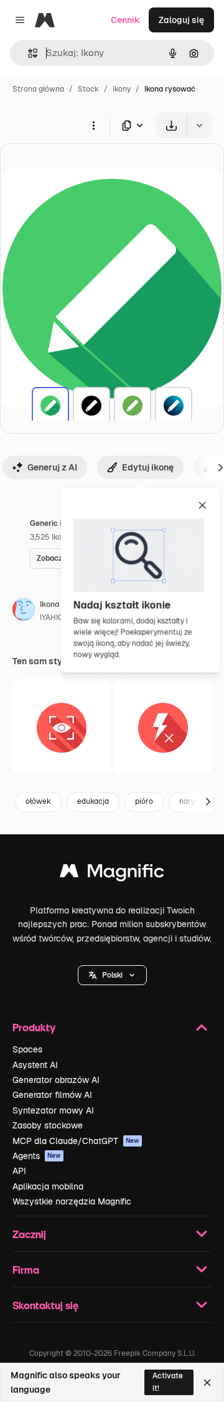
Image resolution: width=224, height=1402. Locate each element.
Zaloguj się (181, 20)
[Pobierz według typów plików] (133, 125)
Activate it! (167, 1382)
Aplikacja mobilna (47, 1186)
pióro (144, 801)
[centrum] (61, 728)
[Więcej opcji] (93, 125)
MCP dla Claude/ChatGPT (75, 1141)
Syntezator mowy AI (53, 1110)
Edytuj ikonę (148, 467)
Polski (112, 975)
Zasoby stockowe (47, 1125)
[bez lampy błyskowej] (163, 728)
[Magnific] (112, 874)
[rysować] (50, 405)
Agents (36, 1155)
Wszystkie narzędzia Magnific (71, 1201)
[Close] (207, 1382)
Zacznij (29, 1234)
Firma (25, 1269)
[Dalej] (208, 802)
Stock (88, 89)
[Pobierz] (171, 125)
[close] (202, 506)
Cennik (125, 20)
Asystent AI (35, 1065)
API (19, 1170)
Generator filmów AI (52, 1094)
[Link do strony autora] (23, 611)
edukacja (93, 801)
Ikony (122, 89)
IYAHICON (57, 617)
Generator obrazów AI (56, 1079)
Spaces (27, 1049)
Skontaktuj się (45, 1305)
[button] (112, 975)
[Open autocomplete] (28, 53)
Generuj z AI (52, 467)
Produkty (33, 1027)
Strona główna (38, 89)
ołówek (38, 801)
